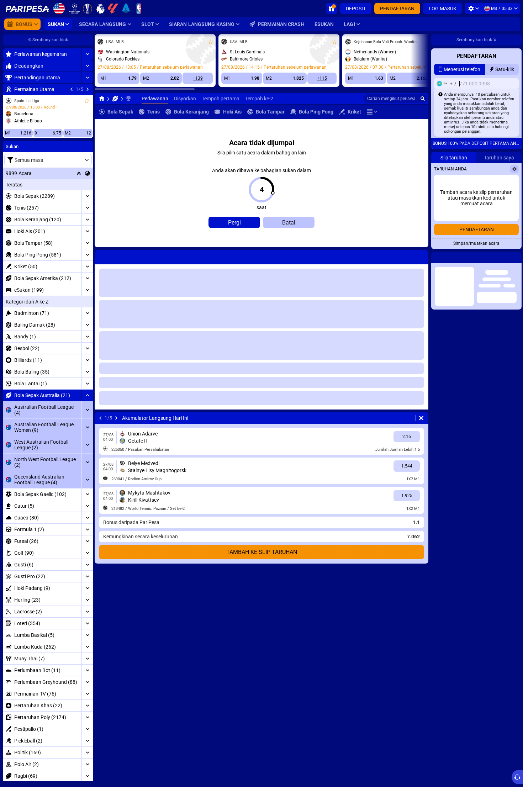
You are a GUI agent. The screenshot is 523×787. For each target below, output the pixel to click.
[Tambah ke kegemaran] (86, 100)
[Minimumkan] (87, 395)
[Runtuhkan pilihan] (79, 173)
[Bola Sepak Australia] (115, 98)
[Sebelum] (71, 89)
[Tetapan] (473, 8)
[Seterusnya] (87, 89)
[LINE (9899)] (101, 98)
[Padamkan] (421, 256)
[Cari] (422, 98)
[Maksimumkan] (87, 54)
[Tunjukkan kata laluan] (511, 183)
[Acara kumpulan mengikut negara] (87, 173)
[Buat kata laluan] (496, 183)
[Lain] (372, 111)
